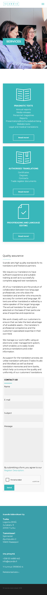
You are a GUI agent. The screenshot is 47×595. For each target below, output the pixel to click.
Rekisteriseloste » (11, 572)
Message (8, 426)
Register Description (14, 470)
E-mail (7, 400)
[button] (43, 4)
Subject (8, 413)
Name (7, 386)
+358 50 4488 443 (11, 558)
